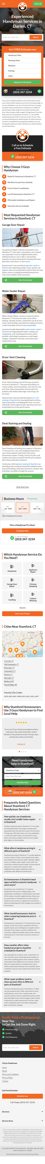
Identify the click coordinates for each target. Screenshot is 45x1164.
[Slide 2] (21, 751)
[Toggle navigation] (3, 4)
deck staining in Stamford (28, 464)
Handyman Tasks (14, 55)
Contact (5, 1081)
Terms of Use (24, 1154)
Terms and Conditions (10, 1074)
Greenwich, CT (10, 671)
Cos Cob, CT (9, 661)
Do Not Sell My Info (12, 1154)
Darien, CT (8, 674)
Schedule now (22, 1096)
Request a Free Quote (22, 82)
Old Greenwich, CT (11, 664)
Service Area (7, 1121)
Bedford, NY (9, 681)
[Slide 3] (23, 751)
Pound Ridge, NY (10, 685)
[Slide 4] (25, 751)
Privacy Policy (7, 1078)
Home (4, 1067)
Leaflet (40, 656)
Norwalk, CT (9, 678)
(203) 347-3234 (24, 157)
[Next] (42, 508)
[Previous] (3, 508)
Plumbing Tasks (14, 60)
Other (10, 76)
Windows (11, 65)
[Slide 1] (19, 751)
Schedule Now (23, 531)
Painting (11, 71)
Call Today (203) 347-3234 (22, 1102)
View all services (22, 487)
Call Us (38, 4)
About (4, 1071)
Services (5, 1111)
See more (23, 607)
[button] (22, 644)
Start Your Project (22, 613)
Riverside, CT (9, 668)
